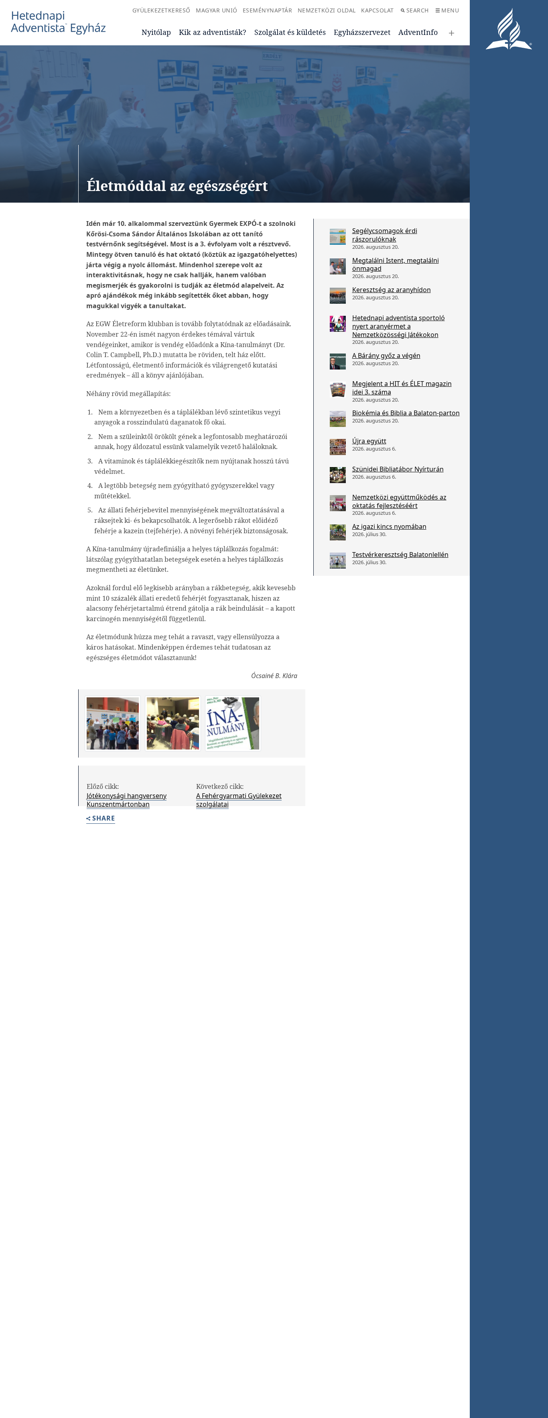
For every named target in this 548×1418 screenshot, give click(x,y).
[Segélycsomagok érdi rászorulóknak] (338, 237)
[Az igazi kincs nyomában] (338, 532)
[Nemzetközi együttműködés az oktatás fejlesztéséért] (338, 503)
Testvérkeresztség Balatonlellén (400, 554)
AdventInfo (418, 32)
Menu (450, 10)
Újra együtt (369, 441)
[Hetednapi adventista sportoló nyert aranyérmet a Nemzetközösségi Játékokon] (338, 324)
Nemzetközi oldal (327, 10)
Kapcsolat (377, 10)
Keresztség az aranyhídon (391, 289)
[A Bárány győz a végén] (338, 361)
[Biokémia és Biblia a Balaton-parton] (338, 419)
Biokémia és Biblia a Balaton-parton (406, 412)
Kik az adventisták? (212, 32)
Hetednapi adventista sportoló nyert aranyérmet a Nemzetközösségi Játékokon (398, 326)
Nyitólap (156, 32)
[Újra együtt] (338, 447)
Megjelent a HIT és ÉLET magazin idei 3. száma (402, 387)
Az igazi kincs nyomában (389, 526)
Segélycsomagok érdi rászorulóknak (384, 235)
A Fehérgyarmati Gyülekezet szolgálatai (239, 800)
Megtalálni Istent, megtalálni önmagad (395, 264)
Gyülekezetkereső (161, 10)
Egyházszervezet (362, 32)
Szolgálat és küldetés (290, 32)
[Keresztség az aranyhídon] (338, 296)
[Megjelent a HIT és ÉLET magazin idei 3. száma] (338, 390)
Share (103, 819)
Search (417, 10)
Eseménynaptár (267, 10)
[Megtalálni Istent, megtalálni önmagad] (338, 266)
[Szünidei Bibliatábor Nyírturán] (338, 475)
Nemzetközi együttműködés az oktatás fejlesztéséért (399, 501)
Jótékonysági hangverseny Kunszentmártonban (126, 800)
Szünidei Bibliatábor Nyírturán (398, 469)
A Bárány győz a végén (386, 355)
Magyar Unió (216, 10)
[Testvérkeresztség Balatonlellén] (338, 561)
